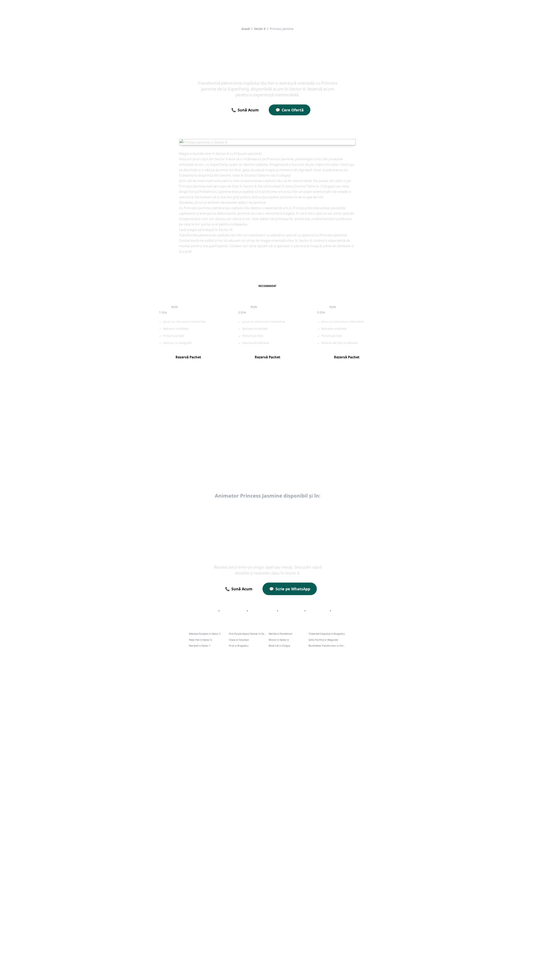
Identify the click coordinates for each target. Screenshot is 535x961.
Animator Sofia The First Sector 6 (332, 434)
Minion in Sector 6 (279, 639)
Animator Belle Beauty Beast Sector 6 (264, 448)
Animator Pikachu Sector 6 (185, 419)
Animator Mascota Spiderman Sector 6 (336, 419)
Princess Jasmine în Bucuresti (194, 508)
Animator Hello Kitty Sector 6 (187, 434)
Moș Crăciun (318, 611)
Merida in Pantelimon (280, 633)
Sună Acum (245, 109)
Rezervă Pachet (188, 357)
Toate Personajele (202, 611)
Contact (340, 611)
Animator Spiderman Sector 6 (258, 434)
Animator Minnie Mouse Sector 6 (261, 463)
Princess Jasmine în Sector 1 (291, 508)
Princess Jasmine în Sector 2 (342, 508)
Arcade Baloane (262, 611)
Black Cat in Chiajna (279, 645)
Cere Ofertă (289, 109)
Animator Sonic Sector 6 (325, 448)
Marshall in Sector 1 (199, 645)
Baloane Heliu (291, 611)
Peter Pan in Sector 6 (200, 639)
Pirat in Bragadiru (238, 645)
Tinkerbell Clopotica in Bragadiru (327, 633)
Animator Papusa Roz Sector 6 (259, 419)
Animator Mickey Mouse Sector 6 (190, 463)
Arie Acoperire (233, 611)
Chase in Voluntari (239, 639)
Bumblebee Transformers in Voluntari (327, 645)
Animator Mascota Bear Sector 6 (331, 463)
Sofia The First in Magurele (323, 639)
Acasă (246, 29)
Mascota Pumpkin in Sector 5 (204, 633)
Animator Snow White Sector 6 (188, 448)
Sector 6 (259, 29)
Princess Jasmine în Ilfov (243, 508)
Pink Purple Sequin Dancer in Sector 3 (247, 633)
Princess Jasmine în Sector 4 (267, 518)
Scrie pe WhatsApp (289, 588)
